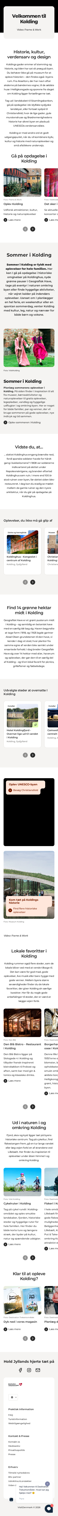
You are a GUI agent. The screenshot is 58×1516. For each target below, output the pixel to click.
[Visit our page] (29, 1370)
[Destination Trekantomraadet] (15, 1384)
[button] (22, 210)
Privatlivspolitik (16, 1450)
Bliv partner (14, 1477)
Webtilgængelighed (19, 1423)
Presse (11, 1454)
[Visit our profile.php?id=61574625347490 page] (20, 1370)
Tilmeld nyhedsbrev (19, 1472)
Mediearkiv (14, 1446)
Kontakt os (14, 1441)
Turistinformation (17, 1419)
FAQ (10, 1415)
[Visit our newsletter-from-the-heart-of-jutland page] (37, 1370)
